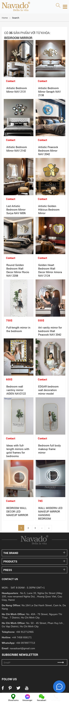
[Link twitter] (18, 689)
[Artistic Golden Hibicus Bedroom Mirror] (50, 176)
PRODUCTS (10, 561)
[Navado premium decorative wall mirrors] (16, 6)
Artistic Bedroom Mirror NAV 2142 (16, 148)
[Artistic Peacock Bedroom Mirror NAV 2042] (50, 117)
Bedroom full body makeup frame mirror (49, 449)
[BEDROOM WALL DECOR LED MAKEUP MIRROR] (18, 478)
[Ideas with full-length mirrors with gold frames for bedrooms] (18, 416)
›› (49, 528)
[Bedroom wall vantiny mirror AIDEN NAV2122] (18, 357)
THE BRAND (10, 553)
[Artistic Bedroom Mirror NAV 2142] (18, 117)
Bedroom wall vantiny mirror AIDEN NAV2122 (16, 390)
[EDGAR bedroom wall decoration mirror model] (50, 357)
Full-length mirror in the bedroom (18, 329)
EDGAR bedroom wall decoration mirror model (48, 390)
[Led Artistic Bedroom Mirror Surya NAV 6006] (18, 176)
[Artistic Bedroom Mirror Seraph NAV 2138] (50, 58)
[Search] (58, 6)
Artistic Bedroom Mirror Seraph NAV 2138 (49, 91)
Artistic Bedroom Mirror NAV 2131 (16, 89)
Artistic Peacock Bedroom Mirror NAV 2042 (48, 150)
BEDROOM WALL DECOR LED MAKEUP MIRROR (17, 511)
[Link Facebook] (3, 689)
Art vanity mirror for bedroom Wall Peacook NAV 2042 (50, 331)
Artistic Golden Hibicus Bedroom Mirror (48, 209)
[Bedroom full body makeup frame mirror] (50, 416)
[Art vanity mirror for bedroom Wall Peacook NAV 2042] (50, 298)
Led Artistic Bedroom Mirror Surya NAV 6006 (16, 209)
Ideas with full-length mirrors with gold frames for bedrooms (17, 451)
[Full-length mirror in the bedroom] (18, 298)
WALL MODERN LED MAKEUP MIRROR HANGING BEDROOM (50, 513)
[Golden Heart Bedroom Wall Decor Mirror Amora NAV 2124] (50, 235)
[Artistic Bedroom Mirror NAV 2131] (18, 58)
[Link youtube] (27, 689)
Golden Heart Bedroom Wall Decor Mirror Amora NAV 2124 (50, 270)
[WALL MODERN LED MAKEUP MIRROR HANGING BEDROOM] (50, 478)
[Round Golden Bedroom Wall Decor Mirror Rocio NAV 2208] (18, 235)
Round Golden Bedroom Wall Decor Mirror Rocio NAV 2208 (17, 270)
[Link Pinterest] (10, 689)
